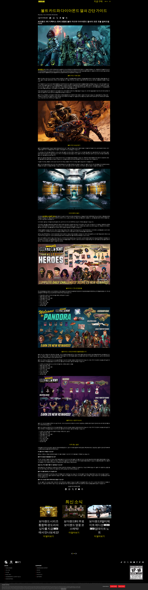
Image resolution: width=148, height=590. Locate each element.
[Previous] (71, 553)
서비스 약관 (7, 570)
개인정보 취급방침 (8, 567)
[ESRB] (136, 572)
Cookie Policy (63, 588)
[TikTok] (121, 562)
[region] (74, 586)
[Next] (76, 553)
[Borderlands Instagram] (124, 562)
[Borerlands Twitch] (140, 562)
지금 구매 (98, 1)
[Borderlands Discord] (131, 562)
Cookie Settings (9, 578)
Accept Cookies (113, 586)
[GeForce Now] (18, 562)
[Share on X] (57, 18)
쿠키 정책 (7, 572)
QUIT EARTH (39, 576)
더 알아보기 (48, 536)
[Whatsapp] (54, 18)
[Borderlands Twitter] (128, 562)
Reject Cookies (121, 586)
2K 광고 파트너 (8, 574)
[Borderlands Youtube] (134, 562)
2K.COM (38, 570)
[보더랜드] (41, 1)
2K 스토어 (38, 572)
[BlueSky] (63, 18)
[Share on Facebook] (60, 18)
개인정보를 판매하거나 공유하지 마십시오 (13, 576)
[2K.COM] (6, 562)
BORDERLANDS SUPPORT (42, 567)
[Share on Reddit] (50, 18)
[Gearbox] (11, 562)
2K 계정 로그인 (39, 574)
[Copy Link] (66, 18)
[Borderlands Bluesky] (143, 562)
